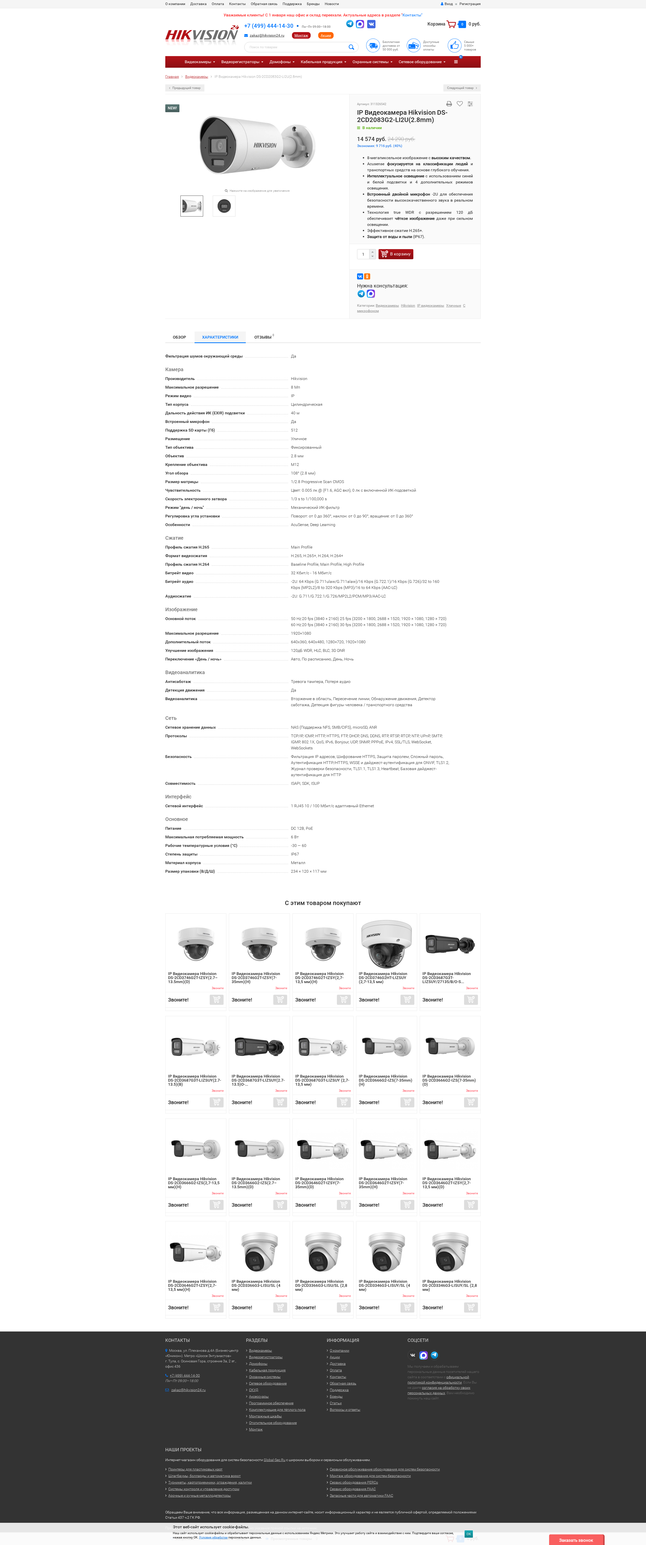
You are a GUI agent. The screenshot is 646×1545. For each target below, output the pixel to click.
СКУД (253, 1390)
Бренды (313, 4)
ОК (469, 1534)
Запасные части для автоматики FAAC (361, 1495)
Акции (326, 35)
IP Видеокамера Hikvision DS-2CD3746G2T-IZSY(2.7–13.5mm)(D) (193, 977)
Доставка (198, 4)
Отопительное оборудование (273, 1423)
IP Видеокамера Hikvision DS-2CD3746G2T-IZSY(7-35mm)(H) (256, 977)
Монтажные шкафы (265, 1416)
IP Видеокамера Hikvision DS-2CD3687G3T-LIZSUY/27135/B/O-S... (446, 977)
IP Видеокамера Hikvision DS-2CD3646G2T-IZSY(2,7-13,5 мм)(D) (446, 1182)
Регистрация (470, 4)
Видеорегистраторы (240, 61)
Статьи (336, 1403)
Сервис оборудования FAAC (353, 1489)
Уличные (453, 305)
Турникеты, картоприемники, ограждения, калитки (210, 1482)
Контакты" (412, 15)
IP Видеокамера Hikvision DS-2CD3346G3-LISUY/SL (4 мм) (384, 1285)
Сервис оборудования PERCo (354, 1482)
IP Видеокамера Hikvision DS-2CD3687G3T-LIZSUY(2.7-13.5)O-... (258, 1080)
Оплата (218, 4)
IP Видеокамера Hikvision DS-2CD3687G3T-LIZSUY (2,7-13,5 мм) (322, 1080)
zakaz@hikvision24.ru (267, 35)
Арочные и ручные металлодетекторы (199, 1495)
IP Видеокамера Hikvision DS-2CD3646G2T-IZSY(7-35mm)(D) (319, 1182)
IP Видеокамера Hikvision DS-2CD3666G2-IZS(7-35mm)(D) (449, 1080)
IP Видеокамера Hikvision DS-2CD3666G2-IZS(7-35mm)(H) (385, 1080)
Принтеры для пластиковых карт (195, 1469)
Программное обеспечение (271, 1403)
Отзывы (264, 337)
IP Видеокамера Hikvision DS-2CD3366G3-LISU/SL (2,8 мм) (321, 1285)
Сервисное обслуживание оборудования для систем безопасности (385, 1469)
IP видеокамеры (430, 305)
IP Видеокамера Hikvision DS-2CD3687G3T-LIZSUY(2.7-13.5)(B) (194, 1080)
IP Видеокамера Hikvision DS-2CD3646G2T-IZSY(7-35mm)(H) (383, 1182)
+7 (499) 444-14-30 (268, 26)
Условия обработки (213, 1537)
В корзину (400, 253)
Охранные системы (371, 61)
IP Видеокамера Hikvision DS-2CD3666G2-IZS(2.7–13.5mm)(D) (256, 1182)
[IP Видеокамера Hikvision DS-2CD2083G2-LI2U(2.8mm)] (257, 144)
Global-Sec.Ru (274, 1460)
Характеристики (220, 337)
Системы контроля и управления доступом (203, 1489)
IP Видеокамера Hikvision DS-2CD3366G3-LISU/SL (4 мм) (256, 1285)
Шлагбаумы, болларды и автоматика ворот (204, 1476)
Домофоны (280, 61)
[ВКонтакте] (360, 276)
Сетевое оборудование (420, 61)
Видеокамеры (198, 61)
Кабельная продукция (321, 61)
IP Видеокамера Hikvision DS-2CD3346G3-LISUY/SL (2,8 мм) (449, 1285)
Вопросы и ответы (345, 1410)
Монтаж (301, 35)
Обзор (179, 337)
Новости (332, 4)
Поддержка (292, 4)
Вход (449, 4)
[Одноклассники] (367, 276)
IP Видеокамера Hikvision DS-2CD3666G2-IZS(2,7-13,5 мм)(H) (194, 1182)
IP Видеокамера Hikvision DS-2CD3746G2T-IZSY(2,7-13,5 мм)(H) (319, 977)
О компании (175, 4)
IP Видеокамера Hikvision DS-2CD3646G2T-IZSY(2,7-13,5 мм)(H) (192, 1285)
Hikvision (408, 305)
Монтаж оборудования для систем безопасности (370, 1476)
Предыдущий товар (186, 88)
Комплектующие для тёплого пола (277, 1410)
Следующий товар (460, 88)
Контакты (237, 4)
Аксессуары (259, 1396)
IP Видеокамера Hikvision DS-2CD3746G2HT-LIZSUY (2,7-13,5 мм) (383, 977)
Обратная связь (264, 4)
